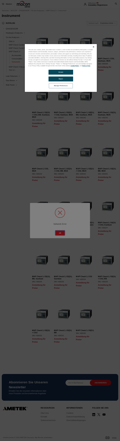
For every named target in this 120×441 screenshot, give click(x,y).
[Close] (93, 46)
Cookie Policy (75, 65)
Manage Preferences (61, 85)
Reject (61, 79)
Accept (60, 72)
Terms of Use (86, 65)
